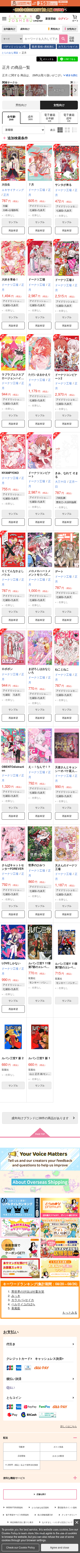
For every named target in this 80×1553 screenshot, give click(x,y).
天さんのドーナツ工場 (66, 867)
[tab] (31, 118)
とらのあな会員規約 (40, 1507)
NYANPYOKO (10, 473)
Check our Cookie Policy (20, 1547)
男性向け (55, 28)
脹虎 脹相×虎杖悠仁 (43, 46)
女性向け (71, 28)
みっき (15, 1296)
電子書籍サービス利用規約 (17, 1514)
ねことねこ (62, 669)
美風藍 (15, 1308)
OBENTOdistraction (13, 768)
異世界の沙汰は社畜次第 (27, 1291)
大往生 (6, 184)
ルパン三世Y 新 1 (39, 1058)
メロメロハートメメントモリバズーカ (39, 574)
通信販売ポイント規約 (67, 1507)
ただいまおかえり (39, 374)
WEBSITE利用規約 (14, 1507)
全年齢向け (9, 28)
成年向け (25, 28)
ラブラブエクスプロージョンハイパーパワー (13, 378)
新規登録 (50, 18)
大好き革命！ (10, 279)
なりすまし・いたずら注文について (57, 1522)
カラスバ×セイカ (68, 46)
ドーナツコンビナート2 (66, 376)
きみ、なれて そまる (66, 475)
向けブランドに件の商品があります (40, 1118)
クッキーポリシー (69, 1514)
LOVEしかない (11, 963)
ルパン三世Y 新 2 (12, 1058)
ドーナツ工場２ (64, 280)
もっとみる (69, 1312)
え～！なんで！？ (39, 767)
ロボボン (7, 669)
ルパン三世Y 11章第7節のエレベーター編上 (66, 967)
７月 (31, 184)
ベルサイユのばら (23, 1304)
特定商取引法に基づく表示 (21, 1522)
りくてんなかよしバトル (13, 573)
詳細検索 (71, 39)
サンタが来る (63, 185)
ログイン (63, 18)
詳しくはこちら (68, 1426)
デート (59, 571)
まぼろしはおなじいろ (39, 670)
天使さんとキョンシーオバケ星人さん (66, 770)
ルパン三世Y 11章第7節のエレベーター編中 (39, 966)
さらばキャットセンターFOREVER (13, 867)
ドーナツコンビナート (39, 474)
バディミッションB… (15, 46)
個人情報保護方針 (45, 1514)
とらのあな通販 (10, 52)
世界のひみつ (36, 865)
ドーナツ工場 (36, 279)
